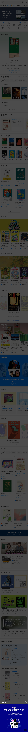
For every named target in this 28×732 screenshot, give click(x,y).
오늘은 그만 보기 (4, 702)
